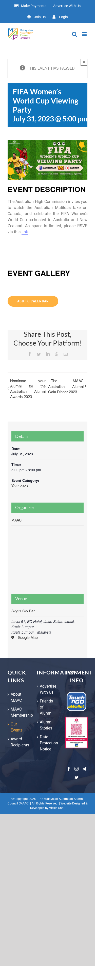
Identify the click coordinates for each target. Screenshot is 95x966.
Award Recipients (19, 742)
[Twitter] (76, 777)
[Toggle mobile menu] (84, 34)
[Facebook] (69, 769)
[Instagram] (76, 769)
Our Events (17, 727)
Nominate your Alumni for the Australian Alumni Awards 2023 (28, 388)
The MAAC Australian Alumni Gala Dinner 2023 (66, 386)
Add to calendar (33, 301)
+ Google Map (26, 637)
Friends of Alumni (46, 707)
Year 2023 (19, 485)
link (25, 231)
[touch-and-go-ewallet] (76, 693)
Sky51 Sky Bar (23, 610)
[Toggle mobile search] (74, 34)
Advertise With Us (48, 689)
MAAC (16, 520)
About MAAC (16, 697)
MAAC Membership (19, 712)
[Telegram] (84, 769)
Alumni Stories (46, 725)
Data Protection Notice (48, 743)
